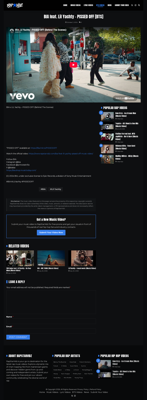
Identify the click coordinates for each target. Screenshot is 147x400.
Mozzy (56, 374)
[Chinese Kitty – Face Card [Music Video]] (107, 149)
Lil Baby (67, 370)
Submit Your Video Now (51, 232)
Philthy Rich (77, 374)
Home (65, 5)
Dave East (73, 362)
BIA (43, 189)
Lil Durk (76, 370)
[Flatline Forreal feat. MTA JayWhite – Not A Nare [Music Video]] (107, 137)
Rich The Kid (88, 374)
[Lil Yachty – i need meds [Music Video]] (82, 258)
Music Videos (76, 5)
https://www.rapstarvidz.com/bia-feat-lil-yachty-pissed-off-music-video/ (61, 154)
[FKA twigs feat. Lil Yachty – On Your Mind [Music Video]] (20, 258)
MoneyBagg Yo (87, 370)
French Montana (84, 362)
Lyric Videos (88, 5)
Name (9, 317)
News (110, 5)
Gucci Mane (74, 366)
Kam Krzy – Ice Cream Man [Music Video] (125, 114)
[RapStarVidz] (15, 5)
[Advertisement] (51, 128)
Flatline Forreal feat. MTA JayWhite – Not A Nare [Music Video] (126, 136)
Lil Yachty (56, 189)
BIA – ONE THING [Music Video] (47, 268)
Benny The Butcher (60, 362)
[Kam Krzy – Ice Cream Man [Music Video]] (107, 116)
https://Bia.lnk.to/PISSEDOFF (44, 148)
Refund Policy (95, 389)
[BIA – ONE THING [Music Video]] (51, 258)
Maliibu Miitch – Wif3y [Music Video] (127, 157)
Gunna (83, 366)
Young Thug (79, 377)
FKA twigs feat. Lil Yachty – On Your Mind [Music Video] (18, 269)
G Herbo (64, 366)
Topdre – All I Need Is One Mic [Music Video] (126, 125)
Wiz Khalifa (67, 377)
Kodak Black (58, 370)
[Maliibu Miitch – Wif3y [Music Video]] (107, 159)
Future (56, 366)
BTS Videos (100, 5)
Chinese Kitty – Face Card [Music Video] (125, 147)
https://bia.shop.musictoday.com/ (21, 170)
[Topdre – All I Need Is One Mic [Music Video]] (107, 126)
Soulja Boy (57, 377)
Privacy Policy (82, 389)
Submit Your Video (122, 5)
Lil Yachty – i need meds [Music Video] (82, 268)
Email (9, 327)
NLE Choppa (65, 374)
